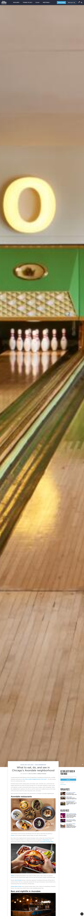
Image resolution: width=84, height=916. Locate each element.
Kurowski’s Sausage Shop (47, 841)
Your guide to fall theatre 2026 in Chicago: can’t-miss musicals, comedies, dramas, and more (71, 816)
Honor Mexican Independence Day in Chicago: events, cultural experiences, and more (71, 826)
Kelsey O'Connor (42, 773)
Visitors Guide (61, 2)
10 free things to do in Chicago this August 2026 (71, 798)
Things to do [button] (27, 2)
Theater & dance (72, 813)
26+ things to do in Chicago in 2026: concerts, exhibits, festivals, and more (71, 803)
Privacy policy (63, 784)
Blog (36, 764)
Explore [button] (16, 2)
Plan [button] (37, 2)
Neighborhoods (42, 764)
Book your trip (71, 2)
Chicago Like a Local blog (26, 764)
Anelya (12, 835)
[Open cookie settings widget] (81, 913)
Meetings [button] (46, 2)
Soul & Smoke (18, 880)
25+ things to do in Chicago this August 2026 (71, 794)
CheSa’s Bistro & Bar (16, 886)
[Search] (81, 2)
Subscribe (68, 779)
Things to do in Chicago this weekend (71, 821)
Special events (72, 792)
